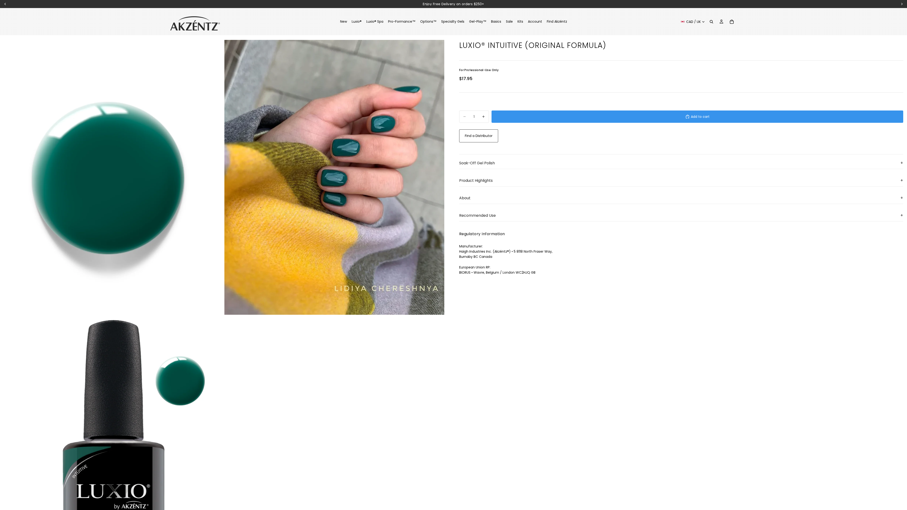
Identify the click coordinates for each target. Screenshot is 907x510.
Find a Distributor (478, 135)
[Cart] (732, 22)
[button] (681, 163)
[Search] (711, 22)
